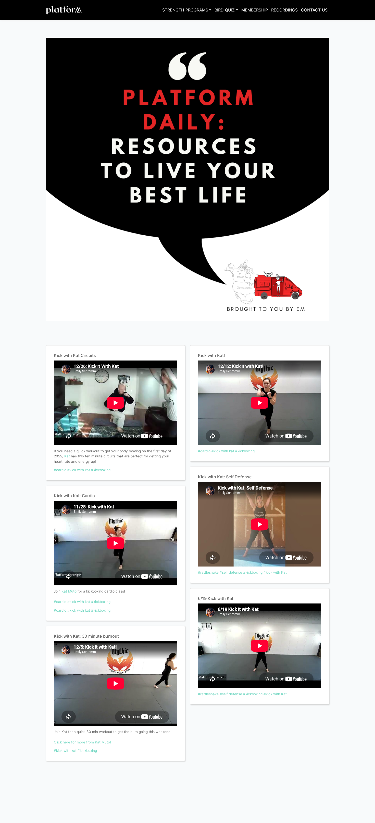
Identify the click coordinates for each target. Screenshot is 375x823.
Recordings (284, 9)
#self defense (231, 572)
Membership (254, 9)
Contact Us (314, 9)
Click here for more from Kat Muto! (82, 742)
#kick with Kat (275, 572)
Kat (67, 456)
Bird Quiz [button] (225, 9)
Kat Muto (69, 591)
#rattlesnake (208, 572)
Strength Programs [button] (185, 9)
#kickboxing (100, 470)
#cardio (60, 470)
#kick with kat (78, 470)
